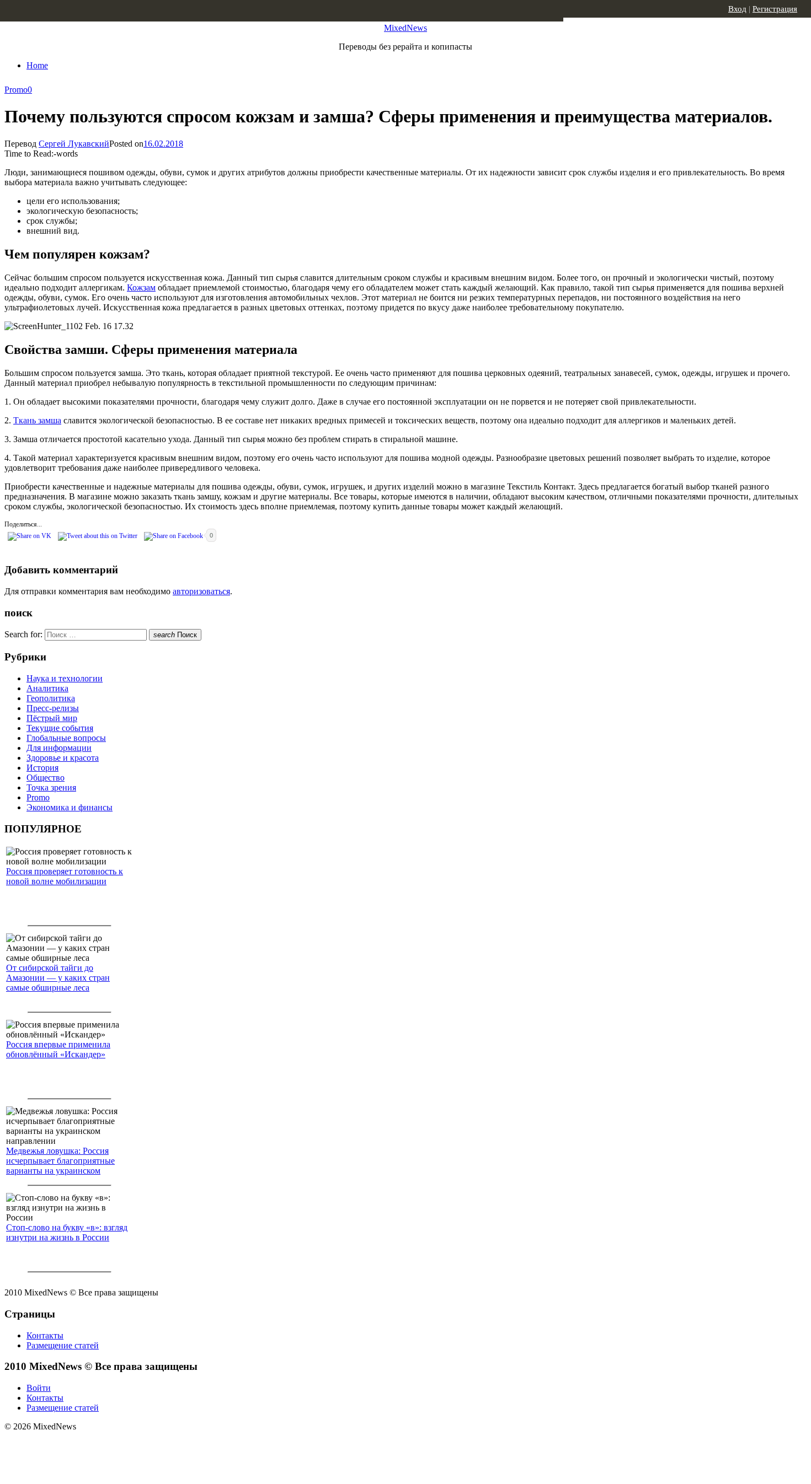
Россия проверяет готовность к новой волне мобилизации (64, 876)
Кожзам (141, 287)
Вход (737, 8)
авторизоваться (201, 591)
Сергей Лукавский (74, 143)
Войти (38, 1387)
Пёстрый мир (51, 718)
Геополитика (50, 698)
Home (37, 65)
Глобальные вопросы (66, 738)
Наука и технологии (64, 678)
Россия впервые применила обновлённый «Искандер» (58, 1049)
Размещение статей (62, 1345)
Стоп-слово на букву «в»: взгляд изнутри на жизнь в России (66, 1232)
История (42, 767)
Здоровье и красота (62, 757)
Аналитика (47, 688)
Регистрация (775, 8)
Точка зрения (51, 787)
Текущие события (59, 728)
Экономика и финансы (69, 807)
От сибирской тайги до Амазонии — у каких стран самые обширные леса (58, 977)
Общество (45, 777)
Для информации (59, 747)
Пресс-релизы (52, 708)
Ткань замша (37, 420)
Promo (16, 89)
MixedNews (405, 28)
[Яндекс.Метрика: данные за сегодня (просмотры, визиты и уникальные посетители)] (91, 1446)
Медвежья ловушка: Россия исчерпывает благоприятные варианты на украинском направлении (60, 1165)
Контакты (44, 1335)
